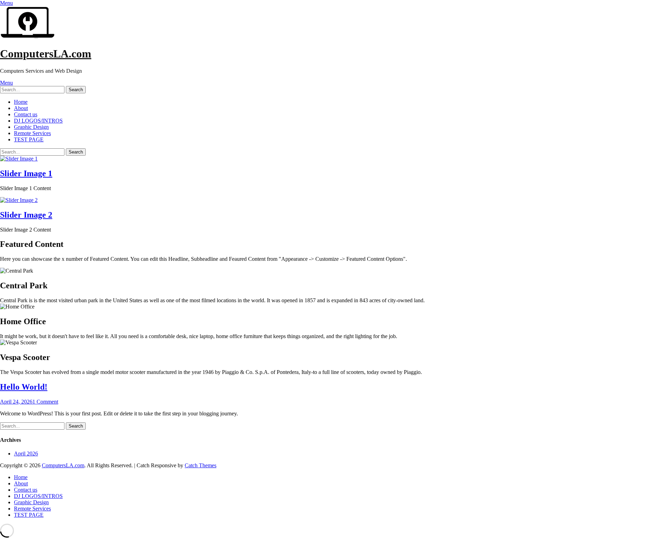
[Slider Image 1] (19, 159)
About (21, 108)
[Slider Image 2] (19, 200)
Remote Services (32, 133)
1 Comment (45, 402)
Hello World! (23, 386)
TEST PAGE (29, 139)
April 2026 (26, 453)
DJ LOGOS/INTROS (38, 121)
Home (21, 102)
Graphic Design (31, 127)
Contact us (25, 114)
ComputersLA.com (45, 53)
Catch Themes (200, 465)
